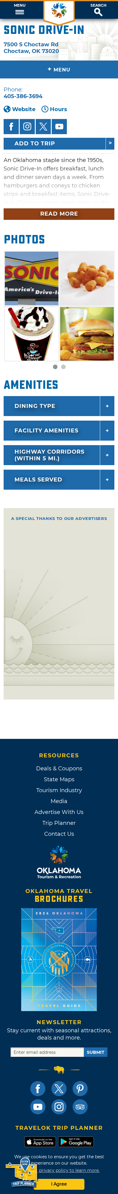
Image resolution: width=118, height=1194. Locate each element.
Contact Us (59, 834)
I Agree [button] (59, 1184)
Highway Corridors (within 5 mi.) (49, 455)
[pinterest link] (80, 1088)
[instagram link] (59, 1106)
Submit (95, 1052)
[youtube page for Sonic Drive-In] (59, 126)
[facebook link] (37, 1088)
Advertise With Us (59, 812)
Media (59, 801)
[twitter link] (59, 1088)
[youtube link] (37, 1106)
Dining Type (35, 406)
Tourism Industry (59, 790)
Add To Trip (35, 143)
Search (98, 5)
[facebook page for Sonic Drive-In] (11, 126)
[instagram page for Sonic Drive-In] (27, 126)
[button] (19, 10)
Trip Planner (59, 823)
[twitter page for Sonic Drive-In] (43, 126)
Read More (59, 213)
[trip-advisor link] (80, 1106)
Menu (19, 5)
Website (23, 109)
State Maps (59, 779)
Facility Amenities (46, 430)
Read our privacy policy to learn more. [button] (59, 1170)
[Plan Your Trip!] (22, 1172)
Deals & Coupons (59, 768)
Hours (58, 109)
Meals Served (38, 479)
